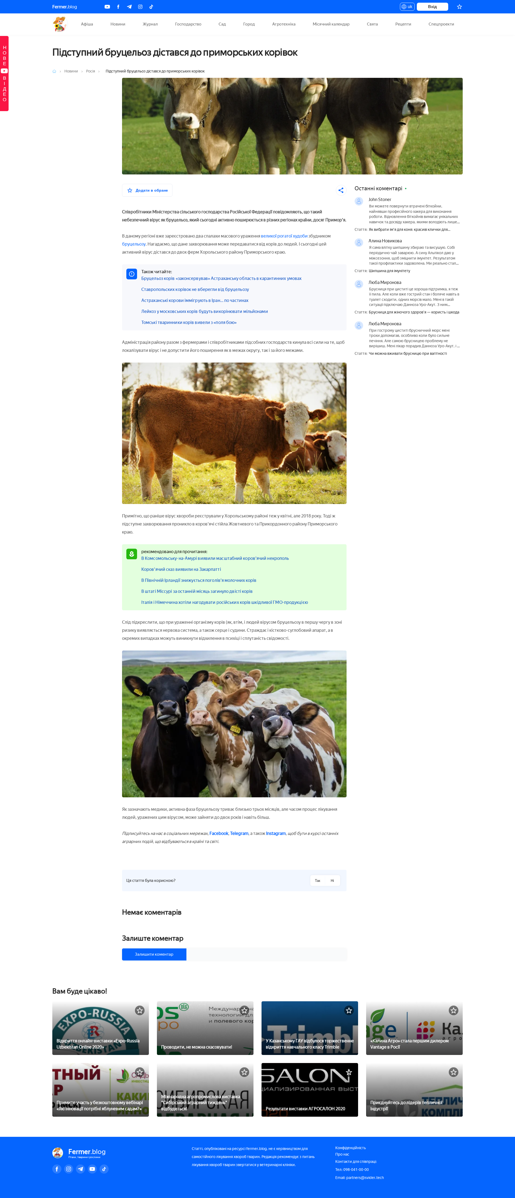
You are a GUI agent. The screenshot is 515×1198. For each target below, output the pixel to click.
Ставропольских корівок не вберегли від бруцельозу (195, 289)
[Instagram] (140, 6)
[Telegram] (129, 6)
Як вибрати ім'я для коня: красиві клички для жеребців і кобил (408, 230)
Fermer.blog (60, 24)
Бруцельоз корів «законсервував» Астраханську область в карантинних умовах (221, 278)
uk (408, 7)
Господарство (188, 24)
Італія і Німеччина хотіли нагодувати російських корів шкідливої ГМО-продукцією (224, 602)
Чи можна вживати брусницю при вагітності (408, 354)
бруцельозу (134, 244)
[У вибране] (140, 1010)
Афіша (87, 24)
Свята (372, 24)
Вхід (432, 6)
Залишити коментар (154, 954)
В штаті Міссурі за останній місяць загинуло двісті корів (197, 591)
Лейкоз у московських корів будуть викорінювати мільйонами (204, 311)
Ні (332, 881)
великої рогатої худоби (284, 236)
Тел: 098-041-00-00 (352, 1169)
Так (317, 881)
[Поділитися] (341, 190)
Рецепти (403, 24)
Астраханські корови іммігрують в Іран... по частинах (194, 300)
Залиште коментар (152, 938)
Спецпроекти (441, 24)
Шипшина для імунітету (389, 271)
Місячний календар (331, 24)
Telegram (239, 833)
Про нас (342, 1154)
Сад (222, 24)
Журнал (150, 24)
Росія (91, 71)
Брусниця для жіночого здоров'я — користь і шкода (414, 312)
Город (249, 24)
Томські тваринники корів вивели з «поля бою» (189, 322)
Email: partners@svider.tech (359, 1177)
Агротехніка (284, 24)
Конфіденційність (350, 1148)
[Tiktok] (151, 6)
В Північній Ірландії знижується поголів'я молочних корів (199, 580)
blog (64, 6)
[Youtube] (107, 6)
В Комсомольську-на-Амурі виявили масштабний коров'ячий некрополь (215, 558)
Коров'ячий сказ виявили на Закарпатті (181, 569)
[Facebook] (118, 6)
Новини (118, 24)
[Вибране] (459, 6)
